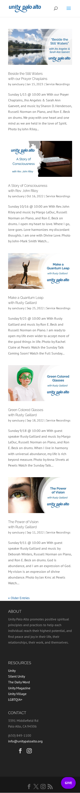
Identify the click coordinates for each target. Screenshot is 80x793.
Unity (12, 670)
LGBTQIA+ (15, 699)
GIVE (68, 783)
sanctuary (18, 84)
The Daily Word (19, 682)
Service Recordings (57, 84)
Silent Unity (16, 676)
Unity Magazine (19, 688)
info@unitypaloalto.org (25, 741)
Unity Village (17, 694)
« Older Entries (19, 598)
